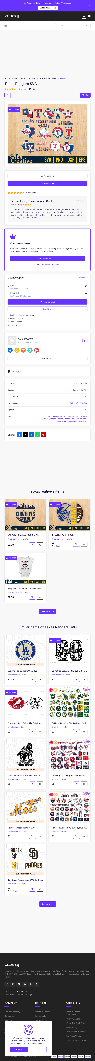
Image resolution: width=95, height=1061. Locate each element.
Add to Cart (49, 302)
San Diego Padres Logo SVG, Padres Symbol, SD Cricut (25, 880)
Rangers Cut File (56, 419)
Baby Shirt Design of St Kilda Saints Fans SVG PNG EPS (25, 588)
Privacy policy (41, 1016)
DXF (72, 403)
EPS (81, 403)
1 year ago (80, 201)
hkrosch (16, 205)
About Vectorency (12, 1012)
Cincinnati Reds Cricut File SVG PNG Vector (25, 723)
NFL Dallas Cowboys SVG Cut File (23, 535)
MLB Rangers (77, 416)
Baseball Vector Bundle (73, 419)
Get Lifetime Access (48, 8)
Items (14, 78)
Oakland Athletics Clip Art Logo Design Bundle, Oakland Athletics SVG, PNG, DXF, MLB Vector (69, 723)
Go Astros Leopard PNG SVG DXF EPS (69, 671)
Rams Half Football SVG (63, 535)
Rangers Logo (65, 416)
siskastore (14, 675)
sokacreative (15, 539)
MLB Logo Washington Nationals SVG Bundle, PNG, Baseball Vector (69, 775)
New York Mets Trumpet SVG (21, 827)
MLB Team (83, 421)
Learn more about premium (47, 264)
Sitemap (8, 1020)
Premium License (42, 1012)
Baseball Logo (72, 1027)
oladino (57, 727)
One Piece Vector (73, 1036)
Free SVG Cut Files (74, 1019)
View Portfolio (47, 358)
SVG (85, 403)
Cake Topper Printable (75, 1031)
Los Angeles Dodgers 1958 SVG (22, 671)
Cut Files (32, 78)
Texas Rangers (53, 416)
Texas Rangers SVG (47, 78)
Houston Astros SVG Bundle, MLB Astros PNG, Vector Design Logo (69, 827)
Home (7, 78)
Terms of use (41, 1020)
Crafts (22, 78)
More (38, 1049)
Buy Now (47, 309)
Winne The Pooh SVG (75, 1023)
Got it (19, 1049)
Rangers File (73, 421)
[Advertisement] (47, 53)
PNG (77, 403)
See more (46, 611)
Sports (67, 675)
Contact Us (9, 1016)
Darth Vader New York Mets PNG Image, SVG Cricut (25, 775)
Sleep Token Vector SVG (76, 1040)
